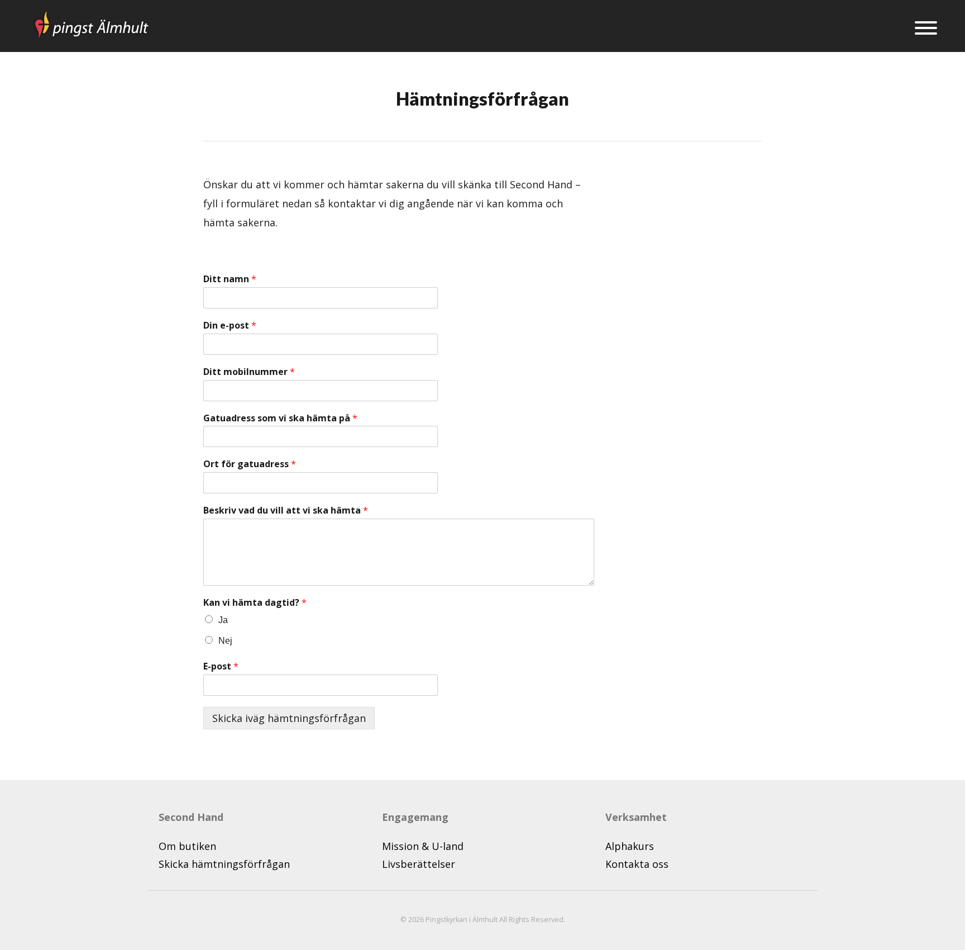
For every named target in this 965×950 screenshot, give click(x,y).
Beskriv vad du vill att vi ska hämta (285, 510)
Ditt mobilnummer (249, 372)
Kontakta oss (636, 864)
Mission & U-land (423, 846)
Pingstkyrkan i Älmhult (462, 919)
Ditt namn (229, 279)
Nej (225, 640)
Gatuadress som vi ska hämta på (280, 418)
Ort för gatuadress (249, 464)
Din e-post (229, 325)
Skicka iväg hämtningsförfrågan (289, 718)
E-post (220, 666)
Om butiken (187, 846)
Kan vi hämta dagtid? (255, 603)
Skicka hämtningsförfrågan (224, 864)
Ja (223, 620)
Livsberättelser (418, 864)
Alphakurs (629, 846)
